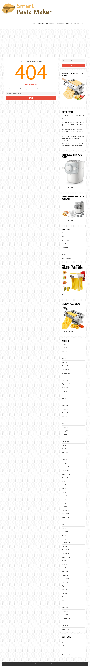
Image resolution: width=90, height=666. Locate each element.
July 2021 (64, 524)
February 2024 (65, 427)
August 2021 (65, 521)
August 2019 (65, 560)
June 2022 (64, 485)
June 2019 (64, 568)
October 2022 (65, 470)
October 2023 (65, 441)
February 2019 (65, 575)
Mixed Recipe (69, 24)
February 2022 (65, 499)
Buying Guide (41, 24)
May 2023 (64, 445)
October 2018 (65, 582)
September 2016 (66, 629)
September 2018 (66, 586)
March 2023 (65, 452)
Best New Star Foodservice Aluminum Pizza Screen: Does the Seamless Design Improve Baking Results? (72, 131)
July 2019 (64, 564)
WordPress (55, 664)
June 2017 (64, 600)
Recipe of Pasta (60, 24)
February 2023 (65, 456)
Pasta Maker (65, 247)
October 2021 (65, 514)
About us (64, 643)
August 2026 (65, 344)
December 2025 (66, 373)
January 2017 (65, 615)
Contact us (64, 652)
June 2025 (64, 395)
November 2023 (66, 438)
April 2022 (64, 492)
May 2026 (64, 355)
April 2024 (64, 423)
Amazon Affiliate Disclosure (69, 655)
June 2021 (64, 528)
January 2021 (65, 539)
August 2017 (65, 597)
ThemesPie (39, 664)
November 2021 (66, 510)
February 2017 (65, 611)
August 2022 (65, 477)
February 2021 (65, 535)
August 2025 (65, 387)
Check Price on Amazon (68, 102)
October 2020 (65, 550)
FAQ (86, 24)
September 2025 (66, 384)
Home (34, 24)
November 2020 (66, 546)
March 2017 (65, 607)
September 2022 (66, 474)
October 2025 (65, 380)
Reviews (76, 24)
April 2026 (64, 358)
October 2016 (65, 625)
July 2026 (64, 348)
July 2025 (64, 391)
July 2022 (64, 481)
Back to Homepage (31, 85)
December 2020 (66, 542)
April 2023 (64, 449)
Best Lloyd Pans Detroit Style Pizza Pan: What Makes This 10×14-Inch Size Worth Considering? (73, 138)
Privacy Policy (65, 649)
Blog (82, 24)
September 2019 (66, 557)
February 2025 (65, 409)
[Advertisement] (45, 42)
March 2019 (65, 571)
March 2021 (65, 532)
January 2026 (65, 369)
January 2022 (65, 503)
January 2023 (65, 459)
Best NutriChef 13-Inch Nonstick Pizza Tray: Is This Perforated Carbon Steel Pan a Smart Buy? (73, 124)
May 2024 (64, 420)
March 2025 (65, 405)
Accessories (65, 233)
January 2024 (65, 431)
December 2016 (66, 618)
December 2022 (66, 463)
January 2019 (65, 579)
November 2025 (66, 376)
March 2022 (65, 496)
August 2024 (65, 413)
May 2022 (64, 488)
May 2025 (64, 398)
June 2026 (64, 351)
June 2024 (64, 416)
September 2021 (66, 517)
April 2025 (64, 402)
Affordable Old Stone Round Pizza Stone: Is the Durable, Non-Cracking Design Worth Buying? (72, 145)
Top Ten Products (50, 24)
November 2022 (66, 467)
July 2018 (64, 589)
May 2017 (64, 604)
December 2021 (66, 506)
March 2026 (65, 362)
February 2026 (65, 366)
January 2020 (65, 553)
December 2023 (66, 434)
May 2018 (64, 593)
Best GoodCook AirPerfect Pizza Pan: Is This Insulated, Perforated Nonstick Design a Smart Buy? (73, 117)
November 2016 (66, 622)
